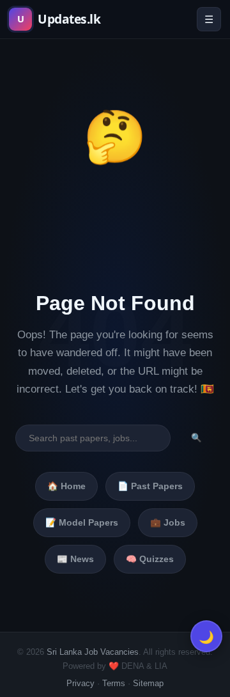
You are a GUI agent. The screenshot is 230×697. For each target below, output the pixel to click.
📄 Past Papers (150, 486)
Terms (113, 683)
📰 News (75, 559)
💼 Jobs (167, 523)
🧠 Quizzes (150, 559)
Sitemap (148, 683)
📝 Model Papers (81, 523)
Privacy (80, 683)
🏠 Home (66, 486)
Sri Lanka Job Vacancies (93, 652)
